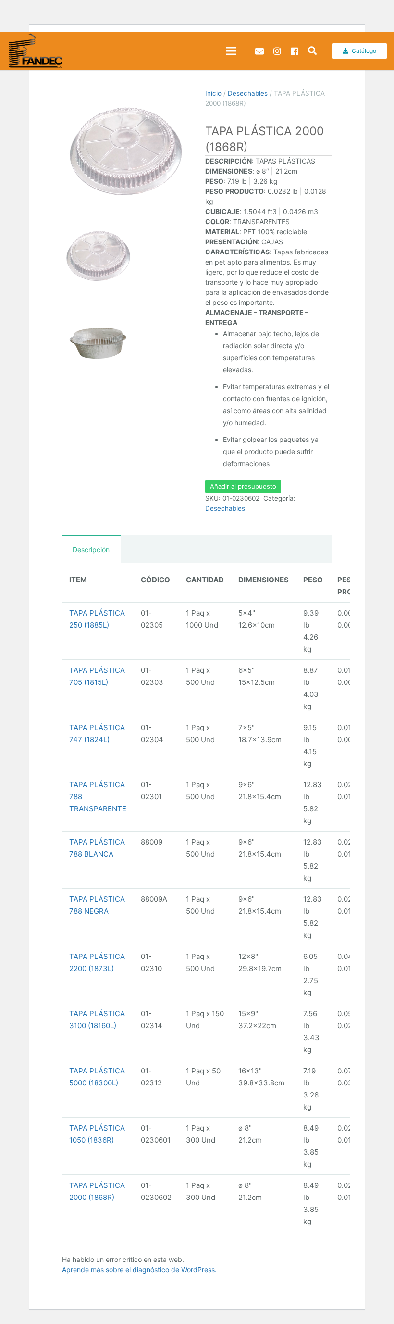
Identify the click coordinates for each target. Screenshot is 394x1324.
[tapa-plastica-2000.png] (125, 152)
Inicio (213, 93)
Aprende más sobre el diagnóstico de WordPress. (139, 1269)
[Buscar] (312, 51)
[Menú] (231, 51)
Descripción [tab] (91, 549)
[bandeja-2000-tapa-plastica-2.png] (98, 343)
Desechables (248, 93)
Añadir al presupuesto (243, 486)
